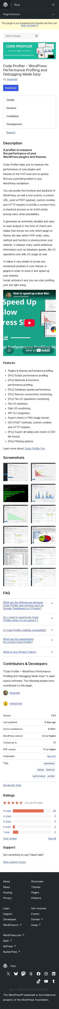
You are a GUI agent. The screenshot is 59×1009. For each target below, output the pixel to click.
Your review (10, 838)
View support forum (14, 862)
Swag (36, 925)
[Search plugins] (36, 36)
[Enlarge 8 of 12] (51, 530)
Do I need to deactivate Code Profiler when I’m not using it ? (20, 619)
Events (35, 913)
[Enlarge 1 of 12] (24, 467)
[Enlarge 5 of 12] (24, 509)
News (6, 887)
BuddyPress (11, 951)
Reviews (11, 108)
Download (10, 88)
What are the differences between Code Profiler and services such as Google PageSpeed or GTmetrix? (23, 605)
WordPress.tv (12, 925)
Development (14, 124)
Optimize (50, 770)
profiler (51, 776)
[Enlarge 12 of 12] (51, 572)
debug (40, 770)
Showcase (37, 881)
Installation (12, 116)
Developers (9, 919)
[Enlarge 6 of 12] (51, 509)
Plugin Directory (11, 14)
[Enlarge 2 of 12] (51, 467)
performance (39, 776)
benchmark (49, 763)
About (6, 881)
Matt (7, 940)
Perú (13, 966)
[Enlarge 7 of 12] (24, 530)
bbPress (9, 946)
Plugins (35, 892)
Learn (6, 908)
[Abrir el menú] (54, 4)
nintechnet (16, 703)
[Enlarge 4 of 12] (51, 488)
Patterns (36, 898)
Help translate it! (29, 25)
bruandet (12, 79)
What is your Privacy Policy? (19, 652)
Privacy (7, 898)
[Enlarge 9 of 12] (24, 551)
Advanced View (12, 785)
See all (52, 838)
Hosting (7, 892)
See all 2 (51, 756)
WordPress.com (14, 935)
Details (10, 99)
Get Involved (38, 908)
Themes (35, 887)
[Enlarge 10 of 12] (51, 551)
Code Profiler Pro (35, 448)
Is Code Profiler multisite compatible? (24, 630)
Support (10, 132)
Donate (37, 919)
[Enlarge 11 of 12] (24, 572)
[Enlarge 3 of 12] (24, 488)
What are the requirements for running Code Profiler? (18, 641)
